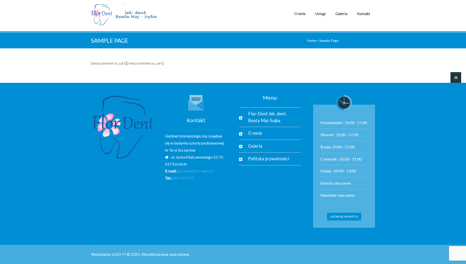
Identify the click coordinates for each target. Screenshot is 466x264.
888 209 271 (183, 178)
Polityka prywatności (268, 158)
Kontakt (363, 13)
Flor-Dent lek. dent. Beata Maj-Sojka (267, 117)
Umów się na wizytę (344, 216)
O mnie (300, 13)
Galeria (341, 13)
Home (311, 40)
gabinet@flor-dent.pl (195, 171)
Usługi (320, 13)
